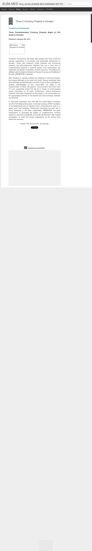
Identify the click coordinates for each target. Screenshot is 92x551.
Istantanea (40, 9)
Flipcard (11, 9)
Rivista (18, 9)
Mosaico (25, 9)
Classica (4, 9)
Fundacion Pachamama (19, 28)
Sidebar (32, 9)
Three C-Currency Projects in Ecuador (35, 21)
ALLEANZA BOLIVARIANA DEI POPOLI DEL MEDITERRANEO (60, 4)
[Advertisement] (72, 53)
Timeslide (49, 9)
